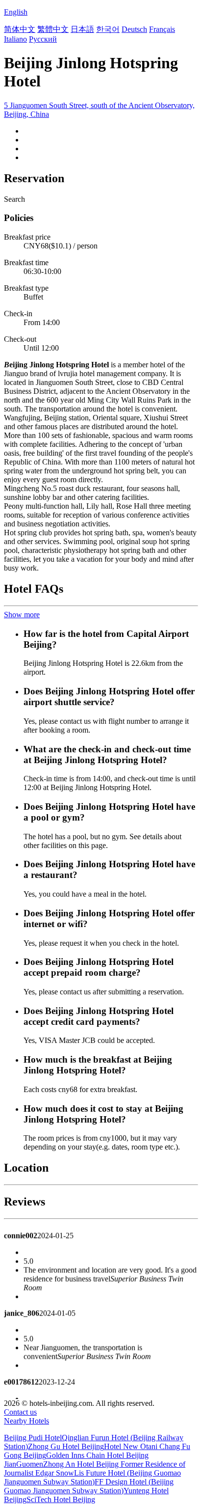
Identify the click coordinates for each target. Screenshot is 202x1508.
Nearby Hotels (26, 1421)
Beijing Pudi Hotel (33, 1437)
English (15, 12)
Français (162, 29)
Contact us (20, 1412)
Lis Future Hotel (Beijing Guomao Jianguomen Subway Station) (92, 1477)
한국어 (108, 29)
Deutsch (134, 29)
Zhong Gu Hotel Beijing (66, 1446)
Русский (43, 39)
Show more (22, 614)
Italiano (15, 39)
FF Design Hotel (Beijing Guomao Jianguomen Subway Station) (89, 1486)
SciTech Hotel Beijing (60, 1499)
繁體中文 (53, 29)
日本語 (82, 29)
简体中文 (19, 29)
